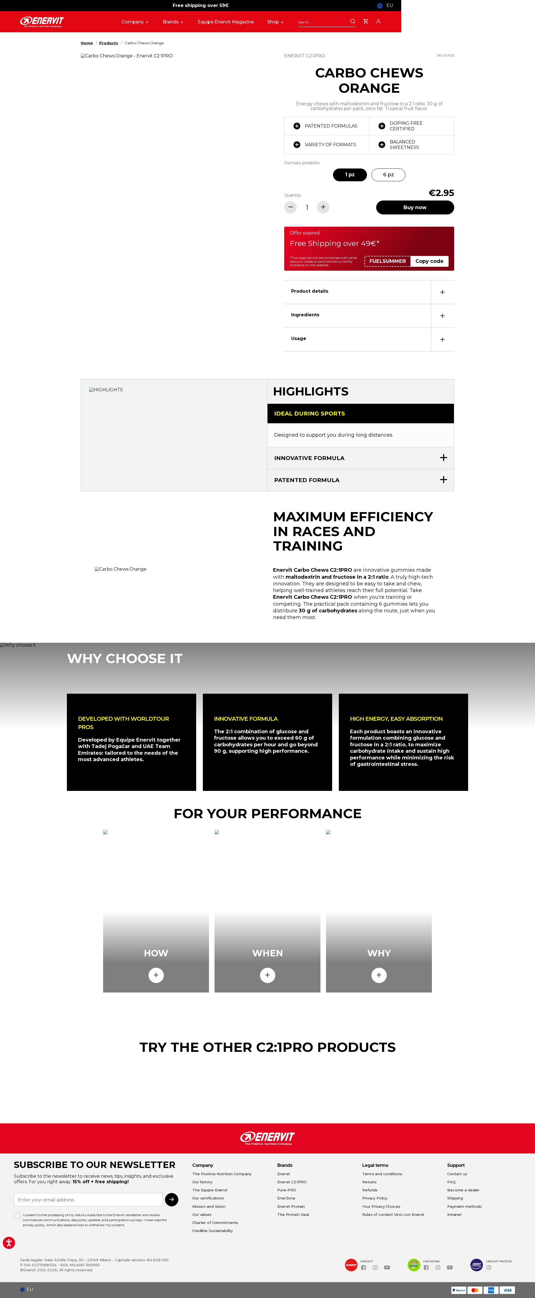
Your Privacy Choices (381, 1206)
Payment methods (464, 1206)
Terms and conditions (382, 1174)
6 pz (388, 175)
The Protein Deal (293, 1214)
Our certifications (208, 1198)
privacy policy (34, 1225)
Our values (201, 1214)
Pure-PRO (286, 1190)
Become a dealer (463, 1190)
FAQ (451, 1182)
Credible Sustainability (212, 1230)
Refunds (370, 1190)
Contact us (457, 1174)
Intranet (454, 1214)
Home (87, 43)
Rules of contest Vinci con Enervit (393, 1214)
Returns (369, 1182)
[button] (29, 1289)
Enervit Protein (291, 1206)
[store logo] (65, 22)
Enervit (283, 1174)
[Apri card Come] (156, 975)
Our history (202, 1182)
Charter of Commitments (215, 1222)
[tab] (369, 292)
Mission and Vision (208, 1206)
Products (108, 43)
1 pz (350, 175)
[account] (378, 20)
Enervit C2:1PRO (292, 1182)
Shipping (455, 1198)
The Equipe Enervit (210, 1190)
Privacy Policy (374, 1198)
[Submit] (353, 21)
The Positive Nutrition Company (221, 1174)
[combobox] (327, 22)
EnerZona (286, 1198)
